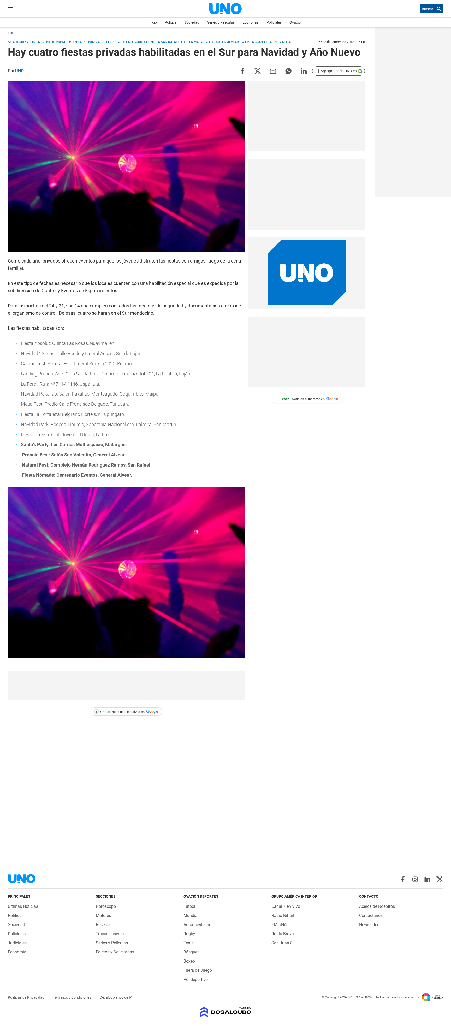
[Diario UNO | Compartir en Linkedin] (304, 70)
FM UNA (279, 924)
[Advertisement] (126, 685)
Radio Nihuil (282, 915)
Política (171, 22)
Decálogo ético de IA (116, 997)
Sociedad (192, 22)
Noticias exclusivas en (120, 712)
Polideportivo (195, 979)
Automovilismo (197, 924)
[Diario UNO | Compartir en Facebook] (242, 70)
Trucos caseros (110, 933)
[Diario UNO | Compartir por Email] (273, 70)
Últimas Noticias (23, 906)
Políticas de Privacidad (26, 997)
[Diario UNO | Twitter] (439, 879)
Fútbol (189, 906)
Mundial (191, 915)
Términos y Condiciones (72, 997)
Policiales (274, 22)
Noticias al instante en (300, 399)
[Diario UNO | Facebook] (402, 879)
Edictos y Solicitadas (115, 952)
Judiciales (17, 942)
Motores (103, 915)
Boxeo (189, 961)
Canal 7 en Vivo (285, 906)
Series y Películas (221, 22)
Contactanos (371, 915)
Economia (250, 22)
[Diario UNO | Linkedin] (427, 879)
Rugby (189, 933)
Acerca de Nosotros (377, 906)
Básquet (191, 952)
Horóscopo (106, 906)
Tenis (188, 942)
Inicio (152, 22)
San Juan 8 (282, 942)
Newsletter (368, 924)
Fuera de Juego (197, 970)
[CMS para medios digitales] (225, 1012)
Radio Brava (282, 933)
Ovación (296, 22)
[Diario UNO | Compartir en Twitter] (257, 70)
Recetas (103, 924)
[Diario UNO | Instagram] (415, 879)
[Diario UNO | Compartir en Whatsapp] (288, 70)
